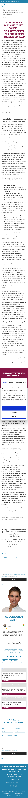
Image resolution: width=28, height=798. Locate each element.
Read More (7, 680)
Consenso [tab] (4, 382)
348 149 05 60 (4, 1)
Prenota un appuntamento (14, 1)
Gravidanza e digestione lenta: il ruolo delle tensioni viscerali (13, 675)
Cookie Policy (18, 782)
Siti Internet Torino (16, 795)
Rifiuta (14, 416)
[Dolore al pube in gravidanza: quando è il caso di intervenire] (14, 685)
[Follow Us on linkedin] (13, 786)
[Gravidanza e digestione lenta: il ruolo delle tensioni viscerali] (14, 670)
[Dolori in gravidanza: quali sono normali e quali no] (14, 699)
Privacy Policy (11, 576)
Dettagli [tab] (11, 382)
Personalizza (13, 412)
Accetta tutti (14, 408)
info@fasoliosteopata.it (14, 547)
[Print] (6, 18)
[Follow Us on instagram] (16, 786)
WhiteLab (14, 793)
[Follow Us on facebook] (10, 786)
